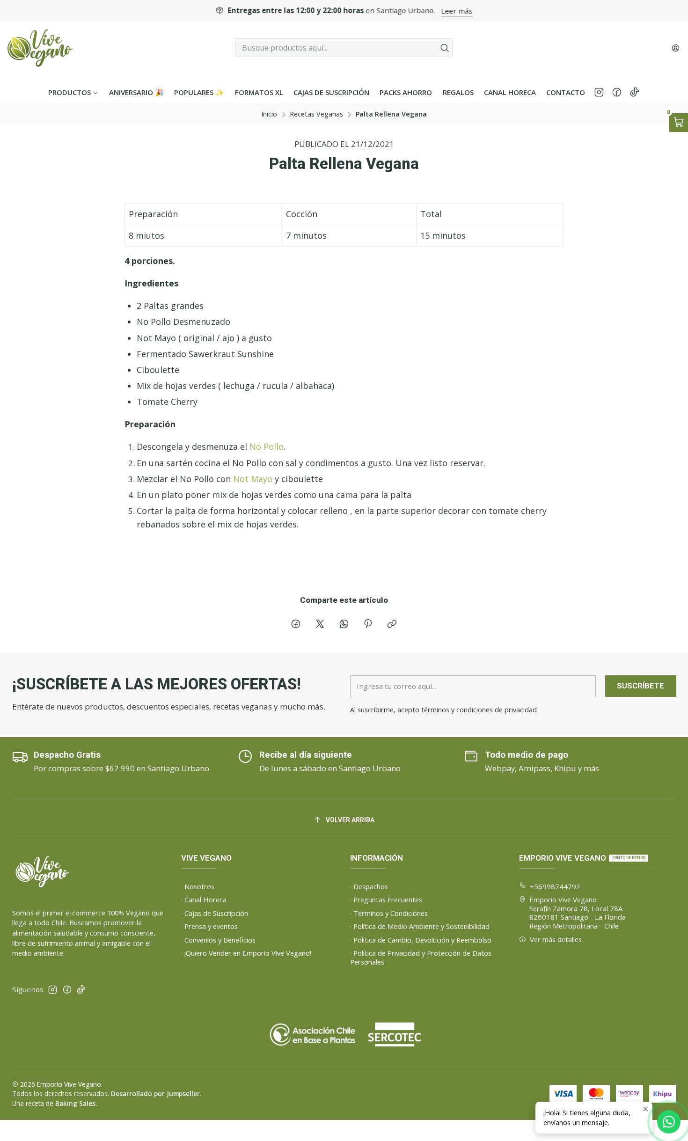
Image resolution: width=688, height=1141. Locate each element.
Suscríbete (640, 685)
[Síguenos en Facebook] (617, 92)
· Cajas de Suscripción (214, 913)
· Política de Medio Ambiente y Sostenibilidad (420, 926)
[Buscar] (445, 47)
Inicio (269, 114)
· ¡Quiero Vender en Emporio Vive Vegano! (246, 953)
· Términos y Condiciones (389, 913)
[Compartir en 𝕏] (319, 625)
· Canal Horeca (204, 899)
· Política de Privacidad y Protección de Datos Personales (420, 957)
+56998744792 (555, 886)
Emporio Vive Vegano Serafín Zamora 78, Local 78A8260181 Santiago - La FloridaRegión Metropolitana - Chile (577, 912)
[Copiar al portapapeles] (392, 625)
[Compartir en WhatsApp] (344, 625)
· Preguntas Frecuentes (386, 899)
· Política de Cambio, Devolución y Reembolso (420, 939)
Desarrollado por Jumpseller (155, 1093)
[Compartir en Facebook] (296, 625)
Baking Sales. (76, 1103)
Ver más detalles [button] (556, 939)
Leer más (457, 10)
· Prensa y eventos (209, 926)
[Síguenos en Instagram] (599, 92)
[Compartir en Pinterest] (367, 625)
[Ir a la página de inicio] (40, 48)
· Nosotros (197, 886)
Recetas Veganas (316, 114)
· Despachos (369, 886)
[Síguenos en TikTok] (634, 92)
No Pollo (266, 446)
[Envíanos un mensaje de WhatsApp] (669, 1122)
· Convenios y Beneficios (218, 939)
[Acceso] (675, 47)
